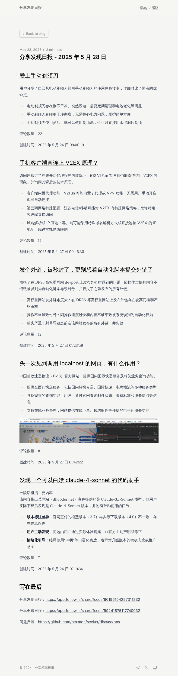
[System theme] (155, 667)
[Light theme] (138, 667)
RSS (155, 7)
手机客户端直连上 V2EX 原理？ (58, 162)
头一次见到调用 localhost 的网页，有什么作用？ (80, 363)
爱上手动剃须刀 (38, 75)
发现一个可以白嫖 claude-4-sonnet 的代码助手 (79, 480)
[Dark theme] (146, 667)
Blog (143, 7)
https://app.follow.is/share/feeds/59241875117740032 (92, 610)
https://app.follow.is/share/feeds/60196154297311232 (92, 599)
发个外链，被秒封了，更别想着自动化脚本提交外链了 (86, 269)
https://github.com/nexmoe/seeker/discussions (79, 621)
